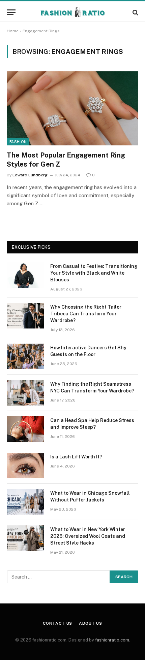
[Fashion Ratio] (73, 12)
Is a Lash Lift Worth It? (76, 456)
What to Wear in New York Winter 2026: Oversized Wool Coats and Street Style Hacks (87, 536)
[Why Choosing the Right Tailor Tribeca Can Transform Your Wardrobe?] (25, 315)
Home (13, 31)
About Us (90, 623)
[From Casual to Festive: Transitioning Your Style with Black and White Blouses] (25, 275)
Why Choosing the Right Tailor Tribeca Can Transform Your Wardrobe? (85, 313)
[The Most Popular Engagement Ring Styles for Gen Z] (72, 108)
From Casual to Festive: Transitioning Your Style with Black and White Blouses (94, 273)
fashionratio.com (112, 639)
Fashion (18, 142)
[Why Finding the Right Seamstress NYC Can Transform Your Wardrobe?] (25, 393)
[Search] (134, 12)
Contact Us (57, 623)
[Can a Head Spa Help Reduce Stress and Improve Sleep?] (25, 429)
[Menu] (11, 12)
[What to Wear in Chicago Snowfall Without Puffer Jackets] (25, 502)
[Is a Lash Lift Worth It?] (25, 465)
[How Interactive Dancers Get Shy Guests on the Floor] (25, 356)
